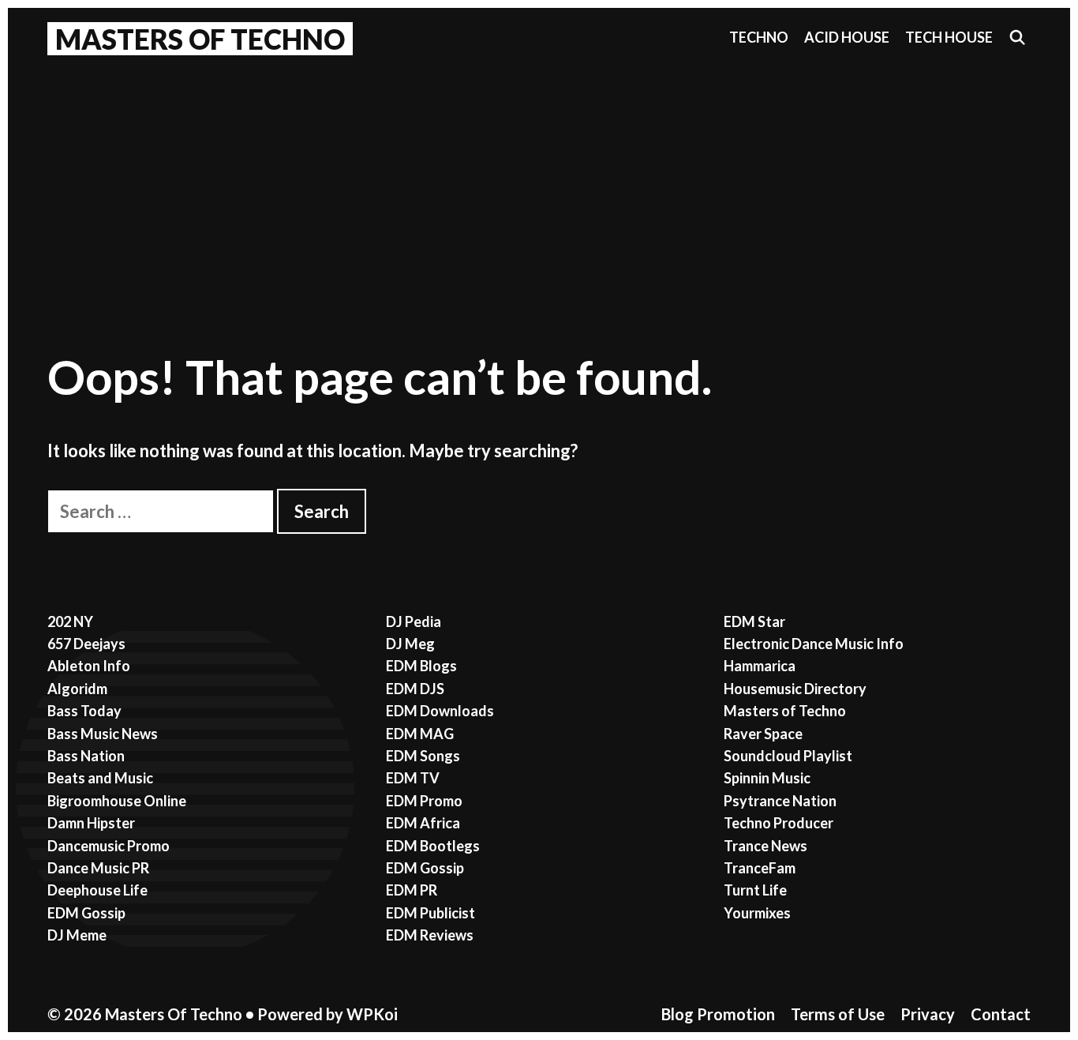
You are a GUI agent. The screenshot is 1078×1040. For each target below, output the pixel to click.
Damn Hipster (91, 823)
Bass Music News (102, 733)
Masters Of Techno (200, 38)
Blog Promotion (718, 1013)
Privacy (927, 1013)
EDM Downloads (440, 710)
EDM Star (754, 621)
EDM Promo (424, 800)
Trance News (765, 845)
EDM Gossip (86, 913)
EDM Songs (423, 755)
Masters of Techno (785, 710)
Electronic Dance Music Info (814, 643)
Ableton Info (88, 665)
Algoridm (77, 688)
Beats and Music (100, 778)
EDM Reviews (429, 935)
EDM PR (411, 890)
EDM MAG (420, 733)
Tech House (949, 37)
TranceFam (759, 868)
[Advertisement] (539, 182)
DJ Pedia (413, 621)
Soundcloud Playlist (788, 755)
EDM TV (413, 778)
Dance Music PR (98, 868)
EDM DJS (415, 688)
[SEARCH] (1018, 37)
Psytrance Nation (780, 800)
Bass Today (84, 710)
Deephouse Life (97, 890)
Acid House (846, 37)
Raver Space (763, 733)
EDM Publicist (430, 913)
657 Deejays (86, 643)
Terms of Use (838, 1013)
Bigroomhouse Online (116, 800)
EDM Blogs (421, 665)
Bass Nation (86, 755)
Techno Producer (778, 823)
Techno (758, 37)
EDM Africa (423, 823)
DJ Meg (410, 643)
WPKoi (372, 1013)
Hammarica (759, 665)
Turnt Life (755, 890)
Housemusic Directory (795, 688)
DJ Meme (77, 935)
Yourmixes (757, 913)
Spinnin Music (767, 778)
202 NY (70, 621)
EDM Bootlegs (433, 845)
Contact (1001, 1013)
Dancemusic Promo (108, 845)
